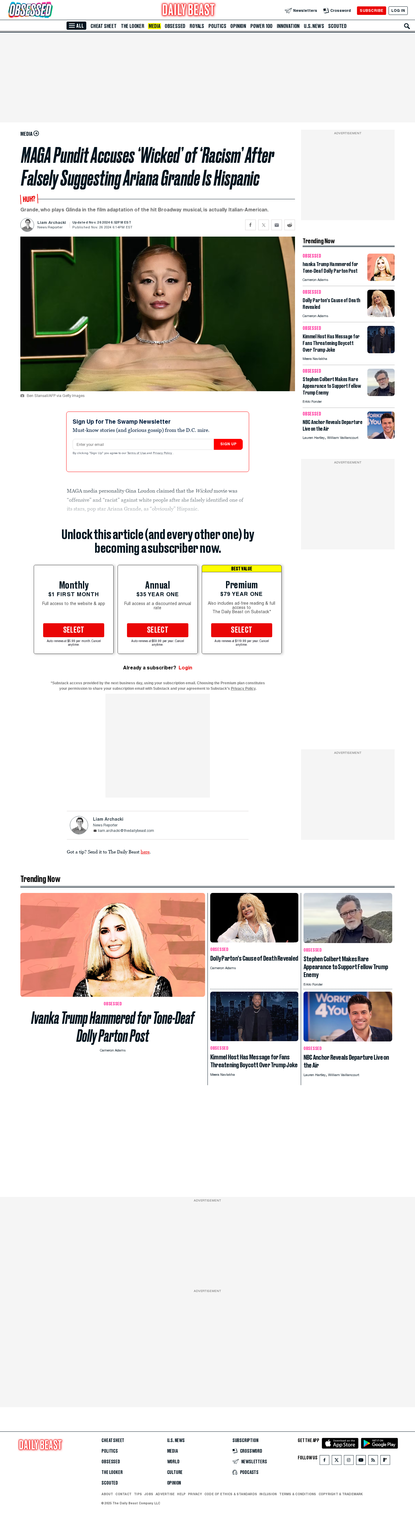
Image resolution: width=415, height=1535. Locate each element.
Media (154, 26)
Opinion (238, 26)
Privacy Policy (163, 453)
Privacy (195, 1494)
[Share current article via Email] (276, 225)
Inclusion (268, 1494)
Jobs (148, 1494)
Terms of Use (137, 453)
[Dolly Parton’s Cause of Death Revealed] (381, 315)
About (107, 1494)
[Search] (407, 26)
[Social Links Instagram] (349, 1461)
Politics (217, 26)
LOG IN (398, 10)
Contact (123, 1494)
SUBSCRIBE (371, 10)
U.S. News (314, 26)
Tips (138, 1494)
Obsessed (175, 26)
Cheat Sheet (104, 26)
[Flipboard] (385, 1461)
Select (73, 630)
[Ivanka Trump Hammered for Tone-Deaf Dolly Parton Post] (381, 279)
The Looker (132, 26)
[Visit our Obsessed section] (49, 10)
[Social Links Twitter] (336, 1461)
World (173, 1461)
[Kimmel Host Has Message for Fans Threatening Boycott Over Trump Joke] (381, 351)
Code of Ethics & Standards (230, 1494)
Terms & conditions (297, 1494)
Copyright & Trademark (341, 1494)
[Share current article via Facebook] (250, 225)
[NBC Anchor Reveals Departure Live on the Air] (381, 437)
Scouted (337, 26)
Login (185, 668)
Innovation (288, 26)
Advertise (165, 1494)
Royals (197, 26)
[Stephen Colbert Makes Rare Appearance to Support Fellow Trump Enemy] (381, 394)
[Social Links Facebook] (324, 1461)
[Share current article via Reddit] (289, 225)
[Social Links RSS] (373, 1461)
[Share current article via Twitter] (263, 225)
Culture (175, 1472)
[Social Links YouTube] (361, 1461)
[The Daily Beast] (189, 10)
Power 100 (261, 26)
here (145, 851)
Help (181, 1494)
